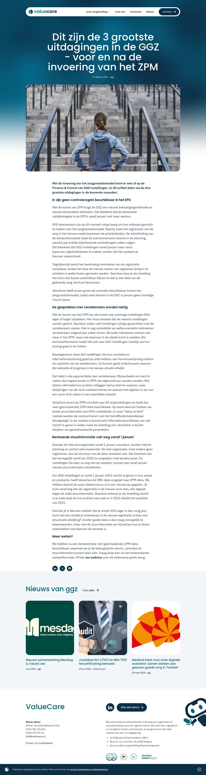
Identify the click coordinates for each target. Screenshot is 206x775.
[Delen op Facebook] (69, 568)
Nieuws (150, 11)
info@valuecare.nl (35, 736)
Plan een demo (130, 707)
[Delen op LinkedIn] (55, 568)
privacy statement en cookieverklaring (89, 769)
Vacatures (135, 11)
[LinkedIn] (110, 707)
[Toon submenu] (108, 11)
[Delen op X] (62, 568)
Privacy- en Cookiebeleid (39, 743)
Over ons (120, 11)
